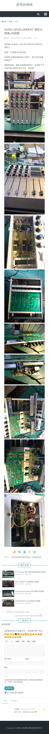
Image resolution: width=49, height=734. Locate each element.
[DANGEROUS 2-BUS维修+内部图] (8, 603)
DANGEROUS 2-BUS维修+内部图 (27, 601)
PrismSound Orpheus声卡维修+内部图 (29, 591)
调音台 (30, 38)
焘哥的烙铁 (24, 4)
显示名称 (8, 659)
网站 (6, 667)
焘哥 (7, 38)
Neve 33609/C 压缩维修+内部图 (27, 582)
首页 (4, 21)
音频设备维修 (36, 557)
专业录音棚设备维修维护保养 (20, 557)
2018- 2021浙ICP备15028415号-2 (29, 728)
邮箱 (27, 659)
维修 (10, 21)
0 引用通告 (13, 701)
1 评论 (5, 701)
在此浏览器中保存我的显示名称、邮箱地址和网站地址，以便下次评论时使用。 (23, 681)
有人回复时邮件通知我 (15, 693)
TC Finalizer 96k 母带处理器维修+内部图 (30, 572)
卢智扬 (16, 709)
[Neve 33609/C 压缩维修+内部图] (8, 583)
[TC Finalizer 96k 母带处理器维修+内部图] (8, 574)
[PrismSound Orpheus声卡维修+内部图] (8, 593)
